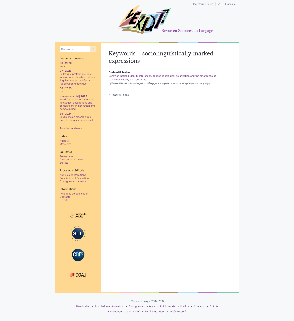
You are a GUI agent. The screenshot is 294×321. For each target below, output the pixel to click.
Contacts (65, 196)
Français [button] (230, 4)
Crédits (64, 200)
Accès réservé (178, 311)
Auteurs (64, 140)
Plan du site (82, 306)
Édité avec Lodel (154, 311)
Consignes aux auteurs (73, 181)
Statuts (64, 162)
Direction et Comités (72, 159)
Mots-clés (65, 143)
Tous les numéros (70, 128)
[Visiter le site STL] (78, 233)
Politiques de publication (74, 193)
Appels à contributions (73, 174)
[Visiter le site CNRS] (78, 255)
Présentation (67, 156)
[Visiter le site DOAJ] (78, 275)
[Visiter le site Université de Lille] (78, 215)
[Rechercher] (93, 49)
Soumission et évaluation (74, 178)
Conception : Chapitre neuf (124, 311)
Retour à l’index (120, 94)
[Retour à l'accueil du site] (147, 20)
